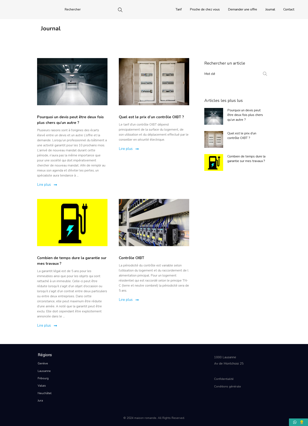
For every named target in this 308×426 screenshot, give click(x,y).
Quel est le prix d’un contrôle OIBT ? (151, 116)
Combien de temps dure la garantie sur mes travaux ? (246, 158)
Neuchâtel (45, 393)
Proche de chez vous (205, 9)
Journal (270, 9)
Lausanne (44, 371)
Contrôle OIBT (131, 257)
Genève (43, 363)
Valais (42, 386)
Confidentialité (224, 379)
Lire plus (44, 184)
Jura (40, 401)
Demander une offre (242, 9)
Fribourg (43, 378)
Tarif (179, 9)
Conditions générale (227, 386)
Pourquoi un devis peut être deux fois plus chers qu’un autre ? (245, 115)
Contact (288, 9)
